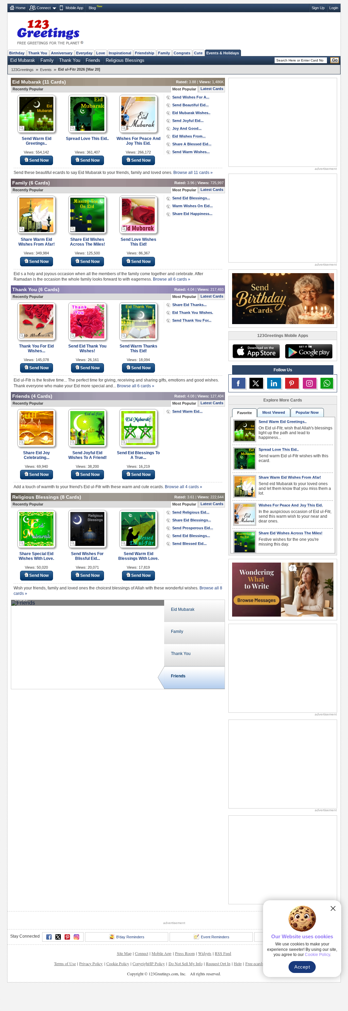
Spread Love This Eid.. (87, 138)
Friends (93, 60)
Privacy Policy (91, 963)
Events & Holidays (222, 53)
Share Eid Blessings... (191, 520)
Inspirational (120, 53)
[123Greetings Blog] (282, 589)
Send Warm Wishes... (191, 152)
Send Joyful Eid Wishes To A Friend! (87, 455)
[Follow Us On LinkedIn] (274, 383)
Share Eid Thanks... (189, 305)
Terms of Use (65, 963)
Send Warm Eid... (187, 411)
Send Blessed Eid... (189, 544)
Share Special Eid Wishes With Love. (36, 556)
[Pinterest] (67, 937)
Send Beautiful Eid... (190, 105)
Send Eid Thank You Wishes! (87, 348)
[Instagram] (76, 937)
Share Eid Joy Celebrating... (36, 455)
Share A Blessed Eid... (191, 144)
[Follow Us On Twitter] (256, 383)
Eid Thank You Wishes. (192, 313)
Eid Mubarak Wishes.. (191, 113)
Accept (302, 967)
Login (333, 8)
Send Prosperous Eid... (192, 528)
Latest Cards (212, 89)
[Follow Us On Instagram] (309, 383)
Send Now (39, 160)
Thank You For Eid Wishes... (36, 348)
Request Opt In (218, 963)
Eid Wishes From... (189, 136)
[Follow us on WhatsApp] (326, 383)
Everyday (84, 53)
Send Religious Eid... (190, 512)
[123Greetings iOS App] (256, 351)
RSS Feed (223, 953)
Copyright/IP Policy (149, 963)
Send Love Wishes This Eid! (138, 242)
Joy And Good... (187, 128)
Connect (44, 8)
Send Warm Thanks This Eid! (138, 348)
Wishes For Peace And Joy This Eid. (138, 141)
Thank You (37, 53)
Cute (198, 53)
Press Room (185, 953)
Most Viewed (273, 412)
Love (100, 53)
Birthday (16, 53)
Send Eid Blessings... (191, 198)
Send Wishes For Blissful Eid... (87, 556)
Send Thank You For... (191, 320)
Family (164, 53)
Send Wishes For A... (190, 97)
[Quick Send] (22, 128)
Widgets (204, 953)
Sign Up (318, 8)
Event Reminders (215, 937)
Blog (92, 8)
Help (238, 963)
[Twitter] (58, 937)
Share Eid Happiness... (192, 214)
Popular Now (307, 412)
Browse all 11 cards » (193, 172)
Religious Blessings (125, 60)
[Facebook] (49, 937)
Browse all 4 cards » (183, 486)
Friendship (144, 53)
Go (334, 60)
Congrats (182, 53)
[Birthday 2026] (283, 298)
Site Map (124, 953)
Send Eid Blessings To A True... (138, 455)
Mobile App (74, 8)
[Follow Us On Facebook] (238, 383)
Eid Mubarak (22, 60)
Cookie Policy (117, 963)
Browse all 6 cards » (171, 279)
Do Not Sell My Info (186, 963)
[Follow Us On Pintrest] (292, 383)
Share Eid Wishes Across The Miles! (87, 242)
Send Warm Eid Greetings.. (36, 141)
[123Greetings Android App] (308, 351)
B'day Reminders (130, 937)
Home (20, 8)
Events (46, 70)
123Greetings (22, 70)
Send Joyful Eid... (188, 121)
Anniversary (61, 53)
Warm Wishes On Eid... (192, 206)
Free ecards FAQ (259, 963)
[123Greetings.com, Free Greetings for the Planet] (49, 31)
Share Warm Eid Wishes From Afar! (36, 242)
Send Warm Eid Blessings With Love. (138, 556)
